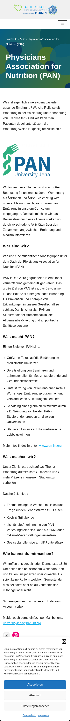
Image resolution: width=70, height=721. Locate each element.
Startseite (12, 39)
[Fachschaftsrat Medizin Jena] (35, 9)
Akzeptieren (35, 684)
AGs (22, 39)
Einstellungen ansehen (35, 706)
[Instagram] (15, 635)
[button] (64, 641)
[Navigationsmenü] (62, 23)
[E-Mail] (6, 635)
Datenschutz (29, 715)
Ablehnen (35, 695)
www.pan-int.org (50, 445)
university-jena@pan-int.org (22, 623)
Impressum (43, 715)
